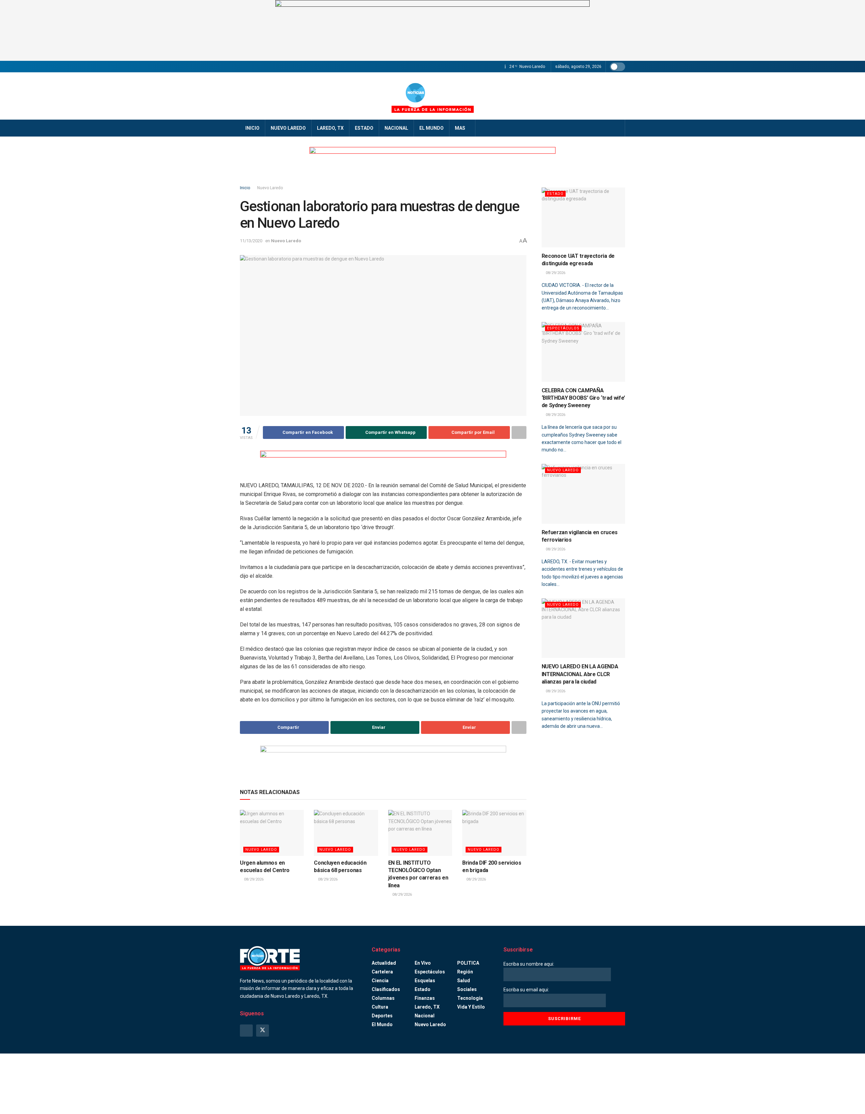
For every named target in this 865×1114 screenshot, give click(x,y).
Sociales (467, 989)
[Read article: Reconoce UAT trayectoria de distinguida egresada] (583, 217)
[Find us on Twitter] (262, 1030)
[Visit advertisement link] (432, 30)
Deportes (382, 1015)
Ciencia (380, 980)
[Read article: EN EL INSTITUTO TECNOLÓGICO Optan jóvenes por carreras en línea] (420, 833)
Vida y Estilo (471, 1007)
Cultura (380, 1007)
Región (465, 971)
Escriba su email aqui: (526, 989)
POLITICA (468, 963)
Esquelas (425, 980)
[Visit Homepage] (432, 96)
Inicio (252, 128)
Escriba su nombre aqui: (528, 964)
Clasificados (386, 989)
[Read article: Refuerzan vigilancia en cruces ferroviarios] (583, 494)
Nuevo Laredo (288, 128)
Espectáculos (563, 328)
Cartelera (382, 971)
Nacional (396, 128)
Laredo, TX (330, 128)
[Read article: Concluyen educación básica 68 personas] (346, 833)
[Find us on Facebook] (246, 1030)
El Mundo (431, 128)
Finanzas (425, 998)
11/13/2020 (251, 240)
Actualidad (384, 963)
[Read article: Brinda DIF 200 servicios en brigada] (494, 833)
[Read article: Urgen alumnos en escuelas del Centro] (272, 833)
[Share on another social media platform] (519, 432)
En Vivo (423, 963)
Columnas (383, 998)
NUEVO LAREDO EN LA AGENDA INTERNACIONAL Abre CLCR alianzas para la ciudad (580, 674)
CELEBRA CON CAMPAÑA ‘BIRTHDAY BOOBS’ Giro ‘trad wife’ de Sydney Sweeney (583, 398)
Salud (463, 980)
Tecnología (470, 998)
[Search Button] (617, 128)
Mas (460, 128)
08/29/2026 (253, 879)
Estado (364, 128)
